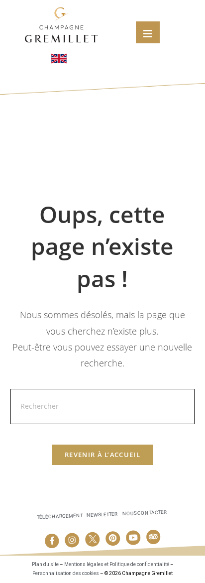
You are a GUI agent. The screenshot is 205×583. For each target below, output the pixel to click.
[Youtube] (132, 537)
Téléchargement (59, 516)
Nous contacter (144, 513)
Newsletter (102, 514)
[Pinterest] (112, 538)
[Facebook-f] (51, 541)
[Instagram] (72, 540)
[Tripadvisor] (153, 536)
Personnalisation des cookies (65, 573)
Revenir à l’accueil (102, 454)
